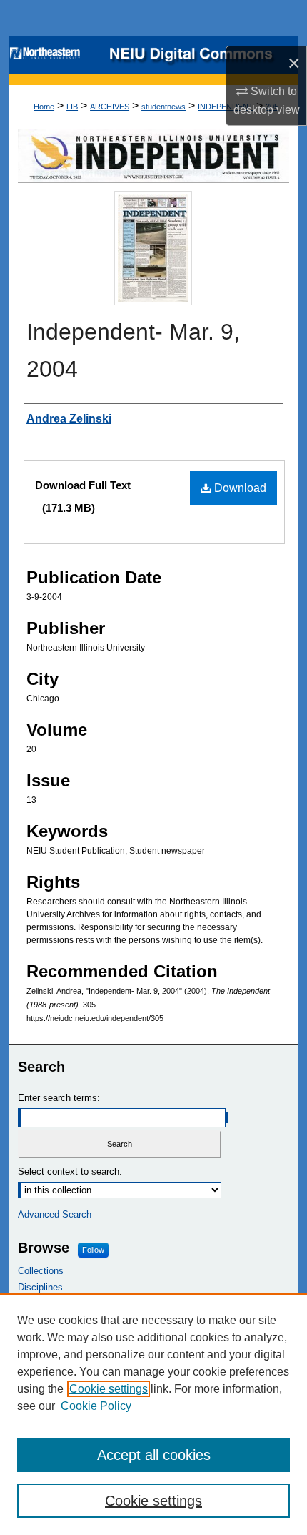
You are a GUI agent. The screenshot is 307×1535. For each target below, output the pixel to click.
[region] (153, 1414)
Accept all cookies (154, 1455)
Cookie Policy (96, 1406)
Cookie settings (108, 1389)
